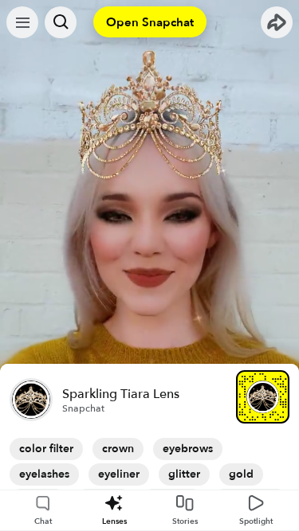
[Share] (277, 22)
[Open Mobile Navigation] (22, 22)
